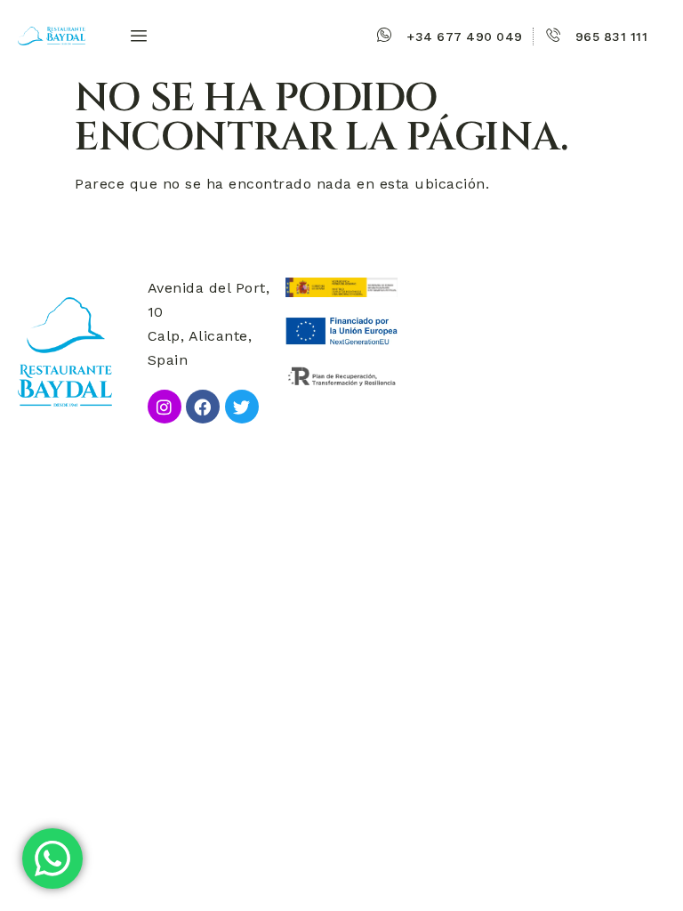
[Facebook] (203, 406)
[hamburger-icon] (135, 36)
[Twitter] (242, 406)
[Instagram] (164, 406)
